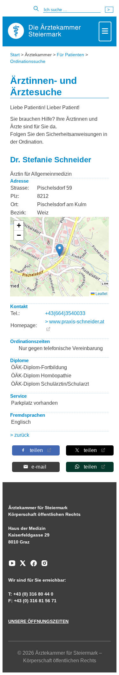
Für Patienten (70, 54)
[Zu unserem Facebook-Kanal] (32, 565)
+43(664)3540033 (65, 313)
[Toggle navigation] (105, 31)
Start (15, 54)
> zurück (19, 435)
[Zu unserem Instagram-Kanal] (42, 565)
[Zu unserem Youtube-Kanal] (12, 565)
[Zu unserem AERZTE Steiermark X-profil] (21, 565)
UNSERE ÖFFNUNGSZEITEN (38, 621)
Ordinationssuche (27, 61)
